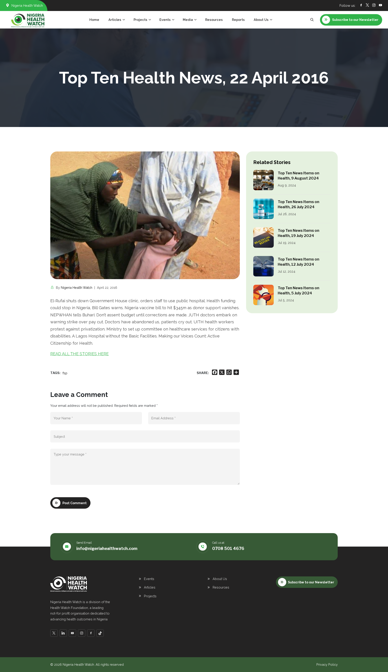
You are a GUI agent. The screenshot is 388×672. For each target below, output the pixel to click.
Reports (238, 20)
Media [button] (188, 20)
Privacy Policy (327, 664)
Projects (150, 596)
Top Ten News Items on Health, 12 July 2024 (298, 262)
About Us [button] (261, 20)
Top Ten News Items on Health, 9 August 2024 (298, 175)
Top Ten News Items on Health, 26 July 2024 (298, 204)
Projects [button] (140, 20)
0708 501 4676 (228, 548)
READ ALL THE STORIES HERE (79, 353)
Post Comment (74, 503)
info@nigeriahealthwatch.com (106, 548)
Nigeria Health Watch (76, 287)
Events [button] (165, 20)
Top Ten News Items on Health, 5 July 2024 (298, 290)
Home (94, 20)
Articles (149, 587)
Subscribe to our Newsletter (311, 582)
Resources (214, 20)
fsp (65, 373)
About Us (220, 579)
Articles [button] (114, 20)
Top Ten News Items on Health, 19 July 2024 (298, 233)
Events (149, 579)
